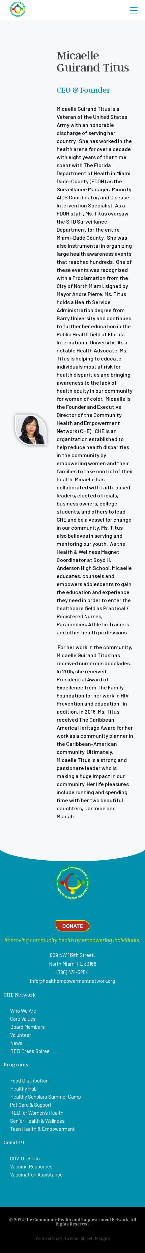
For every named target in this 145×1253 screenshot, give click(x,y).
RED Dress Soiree (30, 1051)
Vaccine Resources (31, 1166)
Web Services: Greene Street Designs (72, 1238)
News (16, 1043)
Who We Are (23, 1011)
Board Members (27, 1027)
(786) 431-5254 (73, 972)
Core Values (23, 1019)
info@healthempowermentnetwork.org (72, 981)
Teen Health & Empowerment (42, 1129)
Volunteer (20, 1035)
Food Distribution (29, 1080)
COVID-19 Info (25, 1158)
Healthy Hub (23, 1089)
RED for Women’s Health (36, 1113)
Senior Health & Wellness (37, 1121)
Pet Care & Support (31, 1105)
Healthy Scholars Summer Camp (45, 1097)
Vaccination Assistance (36, 1174)
